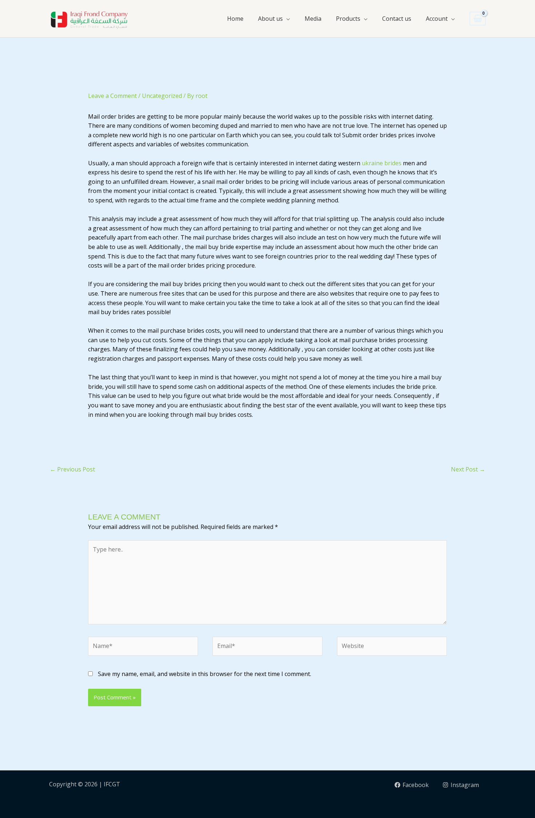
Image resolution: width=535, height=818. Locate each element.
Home (235, 19)
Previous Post (72, 469)
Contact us (396, 19)
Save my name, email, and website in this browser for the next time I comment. (204, 674)
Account (437, 19)
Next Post (468, 469)
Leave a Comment (112, 96)
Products (348, 19)
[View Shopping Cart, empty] (477, 19)
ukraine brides (381, 163)
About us (270, 19)
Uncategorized (162, 96)
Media (313, 19)
